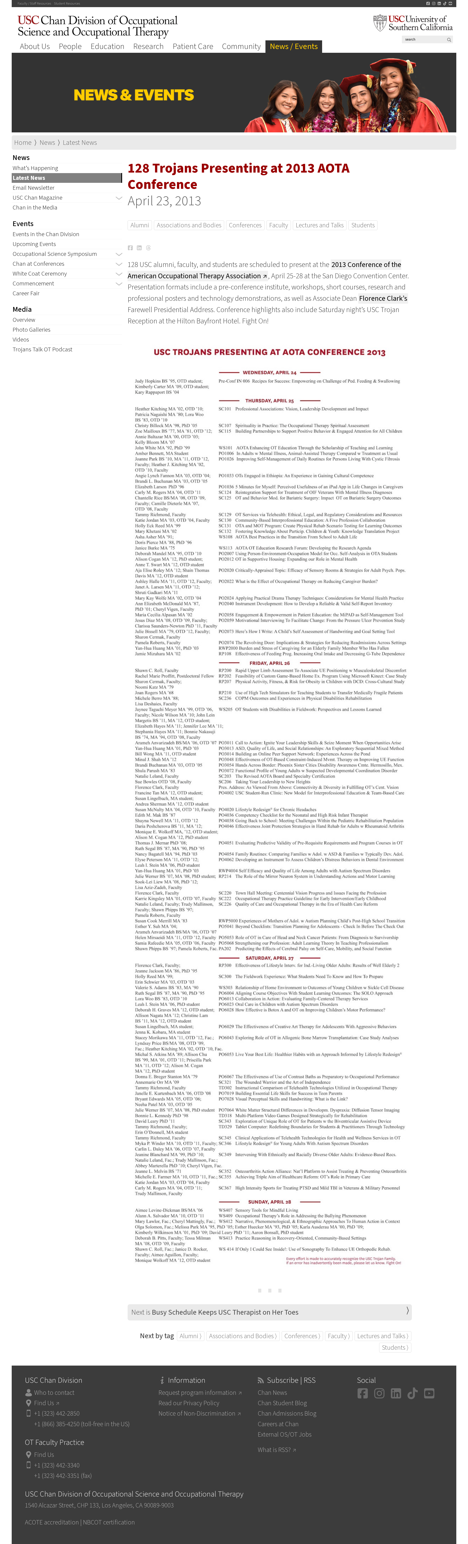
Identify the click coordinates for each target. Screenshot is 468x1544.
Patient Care (193, 46)
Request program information (197, 1392)
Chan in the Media (35, 207)
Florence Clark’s (383, 298)
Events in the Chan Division (46, 234)
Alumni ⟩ (190, 1336)
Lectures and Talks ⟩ (382, 1336)
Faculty (278, 225)
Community (241, 46)
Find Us (44, 1403)
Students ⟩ (395, 1347)
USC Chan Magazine (37, 197)
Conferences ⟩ (302, 1336)
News (47, 143)
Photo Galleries (31, 329)
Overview (24, 320)
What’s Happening (35, 168)
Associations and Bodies (189, 225)
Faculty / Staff (34, 3)
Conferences (245, 225)
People (70, 46)
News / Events (294, 46)
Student (67, 3)
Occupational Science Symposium (55, 254)
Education (107, 46)
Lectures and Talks (320, 225)
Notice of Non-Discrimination (196, 1413)
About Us (35, 46)
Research (148, 46)
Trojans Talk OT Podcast (42, 349)
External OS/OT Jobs (285, 1434)
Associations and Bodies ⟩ (243, 1336)
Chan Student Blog (282, 1403)
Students (363, 225)
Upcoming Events (34, 244)
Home (23, 143)
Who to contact (54, 1392)
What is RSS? (274, 1450)
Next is (215, 1312)
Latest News (80, 143)
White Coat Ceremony (40, 273)
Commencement (33, 283)
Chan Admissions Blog (287, 1413)
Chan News (272, 1392)
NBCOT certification (109, 1522)
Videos (21, 339)
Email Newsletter (33, 188)
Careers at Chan (278, 1424)
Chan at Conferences (38, 263)
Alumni (140, 225)
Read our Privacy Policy (188, 1403)
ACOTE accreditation (52, 1522)
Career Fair (26, 293)
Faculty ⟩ (339, 1336)
